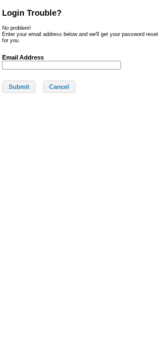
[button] (19, 87)
